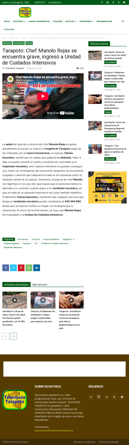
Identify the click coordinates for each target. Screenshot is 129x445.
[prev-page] (5, 336)
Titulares (57, 21)
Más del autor (40, 284)
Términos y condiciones (85, 441)
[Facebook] (101, 2)
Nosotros (18, 21)
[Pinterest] (21, 267)
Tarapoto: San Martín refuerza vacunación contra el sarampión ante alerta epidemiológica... (114, 102)
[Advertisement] (43, 131)
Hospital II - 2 (68, 239)
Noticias (70, 21)
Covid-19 (35, 239)
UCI (36, 243)
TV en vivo (9, 29)
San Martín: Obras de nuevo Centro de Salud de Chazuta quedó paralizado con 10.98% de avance (13, 318)
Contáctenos (54, 2)
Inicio (7, 21)
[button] (123, 21)
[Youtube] (124, 2)
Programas (85, 21)
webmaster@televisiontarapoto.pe (54, 430)
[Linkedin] (36, 267)
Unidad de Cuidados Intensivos (55, 243)
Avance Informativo (39, 21)
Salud (23, 37)
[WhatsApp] (29, 267)
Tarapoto (27, 243)
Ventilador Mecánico (13, 247)
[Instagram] (107, 2)
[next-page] (13, 336)
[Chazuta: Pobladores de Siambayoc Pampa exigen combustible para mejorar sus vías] (43, 300)
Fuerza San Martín (51, 239)
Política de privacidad (109, 441)
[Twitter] (118, 2)
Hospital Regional (11, 243)
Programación (104, 21)
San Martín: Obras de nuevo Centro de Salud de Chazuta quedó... (115, 55)
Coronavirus (22, 239)
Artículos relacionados (16, 284)
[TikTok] (113, 2)
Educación (110, 158)
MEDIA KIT (40, 2)
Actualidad (19, 43)
